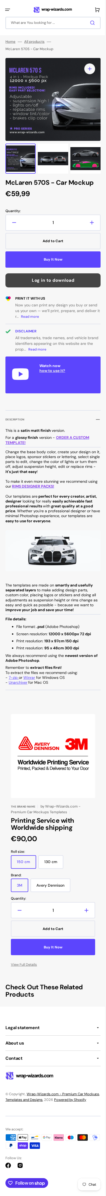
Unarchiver (18, 680)
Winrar (29, 675)
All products (34, 42)
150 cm (26, 862)
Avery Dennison (53, 885)
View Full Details (24, 963)
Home (10, 42)
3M (22, 885)
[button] (8, 10)
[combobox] (50, 23)
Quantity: (13, 211)
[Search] (89, 23)
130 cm (53, 862)
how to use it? (52, 370)
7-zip (14, 675)
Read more (46, 316)
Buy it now (51, 259)
